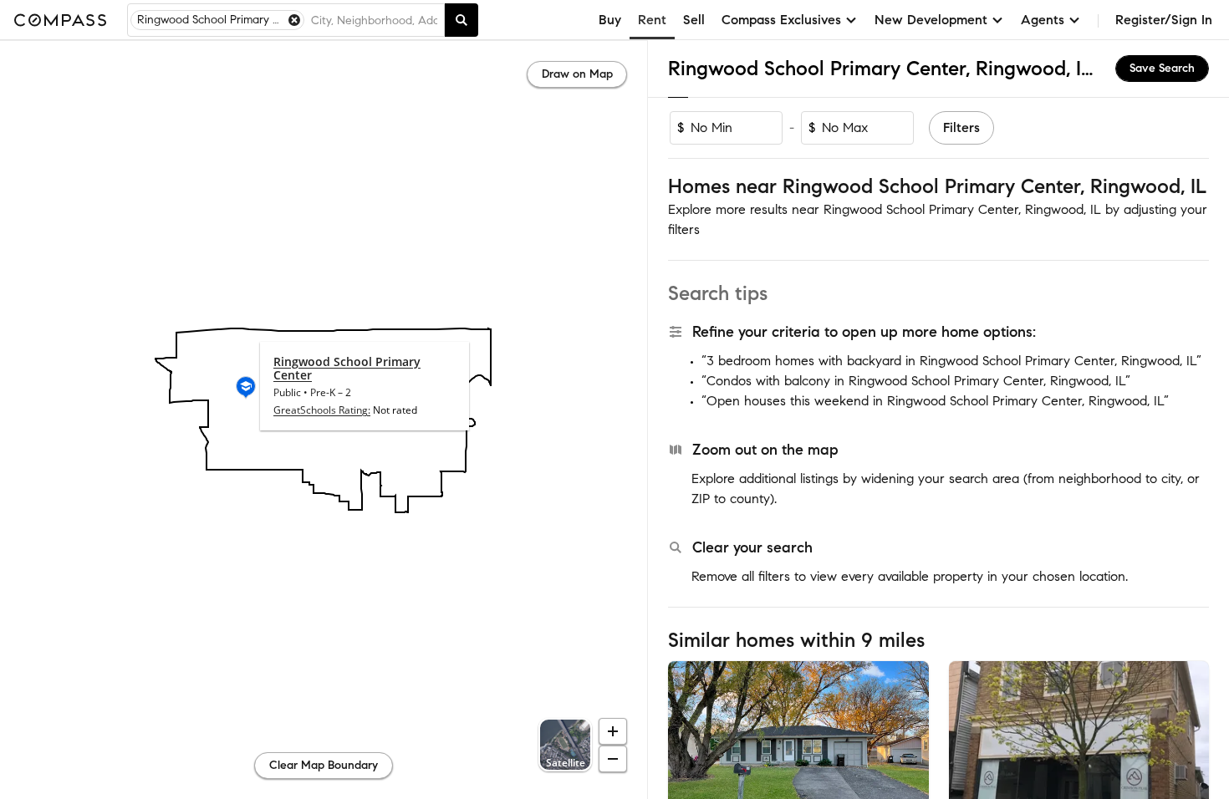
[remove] (294, 20)
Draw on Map (577, 74)
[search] (461, 20)
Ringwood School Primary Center (347, 368)
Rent (652, 20)
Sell (694, 20)
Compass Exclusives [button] (781, 20)
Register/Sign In (1163, 20)
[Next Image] (908, 747)
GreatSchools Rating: (321, 410)
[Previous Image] (688, 747)
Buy (610, 20)
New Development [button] (931, 20)
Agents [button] (1042, 20)
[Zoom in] (613, 731)
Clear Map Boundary (323, 765)
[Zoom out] (613, 759)
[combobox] (374, 20)
